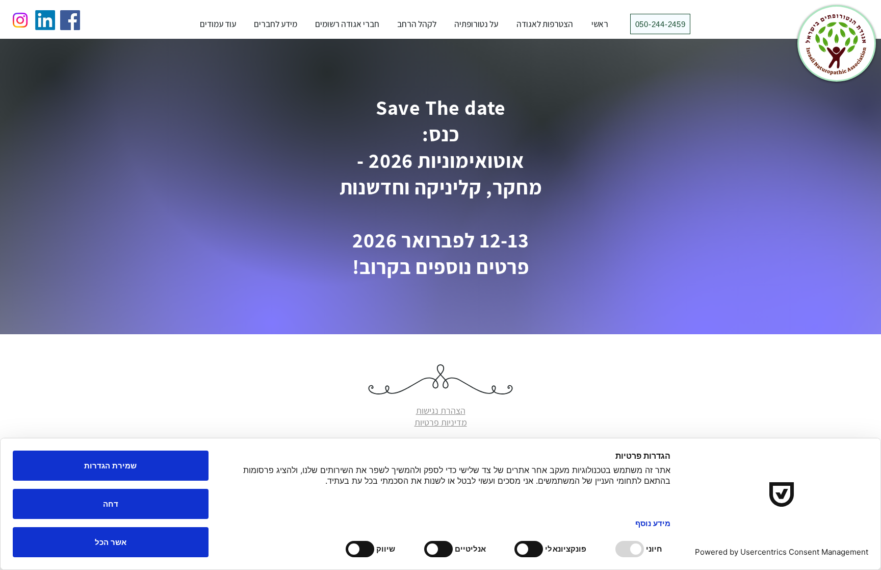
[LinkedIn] (45, 20)
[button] (476, 24)
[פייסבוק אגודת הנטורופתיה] (70, 20)
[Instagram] (20, 20)
